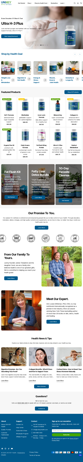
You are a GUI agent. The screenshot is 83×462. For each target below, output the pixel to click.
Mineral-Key (58, 115)
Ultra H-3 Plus (57, 145)
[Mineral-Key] (57, 105)
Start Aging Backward (11, 36)
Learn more (4, 380)
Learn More (38, 197)
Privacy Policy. (56, 440)
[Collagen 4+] (74, 105)
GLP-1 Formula (9, 115)
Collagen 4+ (74, 115)
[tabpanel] (41, 128)
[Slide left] (75, 54)
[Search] (74, 3)
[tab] (10, 92)
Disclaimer (4, 438)
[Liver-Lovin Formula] (41, 105)
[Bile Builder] (25, 105)
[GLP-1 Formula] (9, 105)
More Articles (41, 386)
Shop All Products (73, 92)
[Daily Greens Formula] (25, 135)
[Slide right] (80, 54)
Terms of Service (34, 455)
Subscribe (66, 434)
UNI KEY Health (11, 453)
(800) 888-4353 (23, 403)
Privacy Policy (33, 452)
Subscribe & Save (21, 430)
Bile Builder (25, 115)
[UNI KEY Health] (16, 238)
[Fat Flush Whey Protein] (41, 135)
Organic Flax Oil (9, 145)
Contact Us (41, 408)
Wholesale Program (22, 433)
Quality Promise (6, 429)
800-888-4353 (37, 433)
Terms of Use (73, 438)
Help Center (20, 427)
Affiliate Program (21, 437)
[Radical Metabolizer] (74, 135)
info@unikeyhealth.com (40, 429)
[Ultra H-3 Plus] (57, 135)
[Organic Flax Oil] (9, 135)
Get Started (11, 197)
